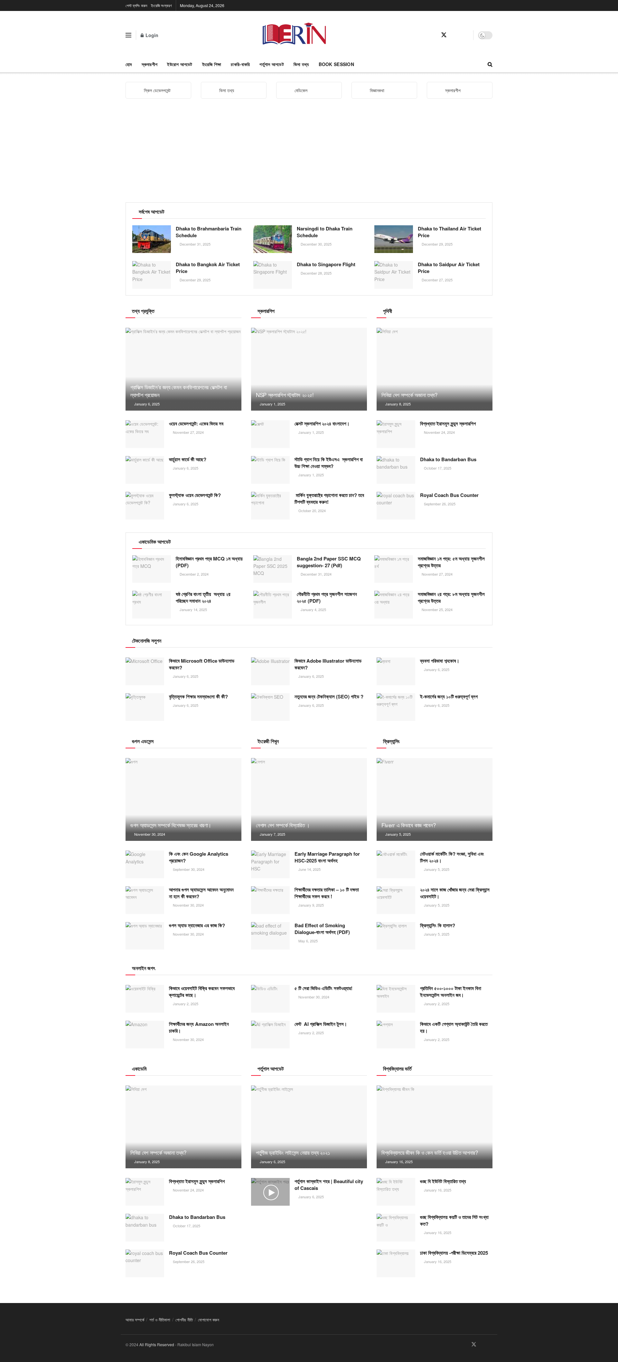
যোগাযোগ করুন (208, 1320)
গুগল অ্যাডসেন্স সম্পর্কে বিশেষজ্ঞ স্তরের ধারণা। (170, 825)
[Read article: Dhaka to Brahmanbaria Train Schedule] (151, 239)
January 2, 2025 (185, 1003)
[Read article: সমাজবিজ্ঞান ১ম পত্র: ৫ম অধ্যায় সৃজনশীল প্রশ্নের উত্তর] (393, 569)
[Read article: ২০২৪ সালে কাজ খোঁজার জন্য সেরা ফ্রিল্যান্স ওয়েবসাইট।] (396, 900)
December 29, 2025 (437, 244)
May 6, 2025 (307, 940)
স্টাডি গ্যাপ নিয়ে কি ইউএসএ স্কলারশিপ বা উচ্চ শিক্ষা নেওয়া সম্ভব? (329, 463)
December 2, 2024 (194, 574)
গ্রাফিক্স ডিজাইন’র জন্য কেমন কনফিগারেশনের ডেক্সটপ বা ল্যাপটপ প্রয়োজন (178, 391)
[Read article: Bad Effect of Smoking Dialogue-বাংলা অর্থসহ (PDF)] (270, 936)
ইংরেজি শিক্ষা (211, 64)
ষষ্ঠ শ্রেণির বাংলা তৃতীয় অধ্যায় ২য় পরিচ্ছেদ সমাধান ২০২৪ (203, 597)
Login (151, 35)
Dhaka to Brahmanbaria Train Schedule (208, 232)
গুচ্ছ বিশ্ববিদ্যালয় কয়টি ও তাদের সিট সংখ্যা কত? (454, 1220)
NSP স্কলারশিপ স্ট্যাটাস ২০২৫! (285, 395)
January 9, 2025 (310, 905)
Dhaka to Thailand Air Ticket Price (449, 232)
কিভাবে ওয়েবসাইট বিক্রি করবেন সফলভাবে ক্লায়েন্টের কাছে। (202, 991)
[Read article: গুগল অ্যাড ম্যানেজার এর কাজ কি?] (145, 936)
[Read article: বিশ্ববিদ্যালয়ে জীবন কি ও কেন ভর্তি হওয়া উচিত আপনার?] (434, 1126)
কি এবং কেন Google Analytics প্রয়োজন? (198, 857)
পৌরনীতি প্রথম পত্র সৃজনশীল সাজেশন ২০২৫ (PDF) (327, 597)
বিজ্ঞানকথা (377, 90)
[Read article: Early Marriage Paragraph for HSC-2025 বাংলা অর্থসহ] (270, 864)
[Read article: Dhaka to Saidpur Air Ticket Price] (393, 275)
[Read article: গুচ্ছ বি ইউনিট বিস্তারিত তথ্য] (396, 1192)
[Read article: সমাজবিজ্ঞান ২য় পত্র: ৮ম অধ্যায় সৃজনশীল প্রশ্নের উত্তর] (393, 604)
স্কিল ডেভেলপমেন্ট (157, 90)
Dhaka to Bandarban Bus (448, 459)
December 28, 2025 (316, 273)
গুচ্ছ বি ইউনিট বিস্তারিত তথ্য (443, 1181)
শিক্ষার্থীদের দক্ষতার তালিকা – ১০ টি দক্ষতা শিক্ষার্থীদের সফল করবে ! (327, 893)
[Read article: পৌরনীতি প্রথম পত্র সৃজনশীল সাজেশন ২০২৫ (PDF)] (272, 604)
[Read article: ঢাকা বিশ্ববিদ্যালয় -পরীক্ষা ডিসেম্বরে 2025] (396, 1263)
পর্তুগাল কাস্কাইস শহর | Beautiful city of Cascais (329, 1185)
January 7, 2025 (272, 834)
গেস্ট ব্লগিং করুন (136, 5)
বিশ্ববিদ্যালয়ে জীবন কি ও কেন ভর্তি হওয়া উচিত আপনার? (430, 1152)
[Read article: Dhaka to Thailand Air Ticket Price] (393, 239)
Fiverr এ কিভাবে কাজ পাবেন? (408, 825)
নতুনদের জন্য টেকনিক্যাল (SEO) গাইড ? (329, 696)
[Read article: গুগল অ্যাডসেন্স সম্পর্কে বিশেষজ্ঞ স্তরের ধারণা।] (183, 799)
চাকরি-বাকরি (240, 64)
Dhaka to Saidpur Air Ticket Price (449, 268)
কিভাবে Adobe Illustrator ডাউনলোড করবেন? (328, 664)
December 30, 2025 (316, 244)
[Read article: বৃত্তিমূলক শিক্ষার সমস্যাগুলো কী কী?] (145, 707)
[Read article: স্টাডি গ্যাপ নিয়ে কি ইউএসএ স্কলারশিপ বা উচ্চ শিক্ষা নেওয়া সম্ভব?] (270, 470)
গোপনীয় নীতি (184, 1320)
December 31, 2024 (316, 574)
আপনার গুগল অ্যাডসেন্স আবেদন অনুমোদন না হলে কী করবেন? (201, 893)
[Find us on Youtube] (455, 35)
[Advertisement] (309, 154)
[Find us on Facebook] (432, 35)
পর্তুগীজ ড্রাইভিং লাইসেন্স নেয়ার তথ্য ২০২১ (293, 1152)
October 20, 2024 (311, 510)
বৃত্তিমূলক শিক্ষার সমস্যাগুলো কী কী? (198, 696)
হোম (129, 64)
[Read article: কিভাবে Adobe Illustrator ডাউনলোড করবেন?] (270, 671)
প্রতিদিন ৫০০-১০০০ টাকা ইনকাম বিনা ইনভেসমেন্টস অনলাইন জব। (450, 991)
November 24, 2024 (439, 432)
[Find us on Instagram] (466, 35)
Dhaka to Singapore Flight (326, 264)
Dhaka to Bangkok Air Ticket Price (208, 268)
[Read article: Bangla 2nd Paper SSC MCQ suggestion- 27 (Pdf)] (272, 569)
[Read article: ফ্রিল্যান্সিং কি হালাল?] (396, 936)
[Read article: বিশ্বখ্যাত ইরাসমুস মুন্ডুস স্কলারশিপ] (396, 434)
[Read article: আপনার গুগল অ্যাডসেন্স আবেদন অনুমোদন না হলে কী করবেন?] (145, 900)
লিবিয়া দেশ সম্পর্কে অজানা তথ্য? (409, 395)
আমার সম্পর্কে (135, 1320)
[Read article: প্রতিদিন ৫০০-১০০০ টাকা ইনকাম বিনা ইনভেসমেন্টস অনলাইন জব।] (396, 999)
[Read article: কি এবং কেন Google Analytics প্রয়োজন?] (145, 864)
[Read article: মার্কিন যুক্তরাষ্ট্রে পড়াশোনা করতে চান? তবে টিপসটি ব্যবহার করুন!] (270, 506)
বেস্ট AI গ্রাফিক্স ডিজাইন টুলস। (321, 1023)
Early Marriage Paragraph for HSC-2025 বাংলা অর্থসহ (327, 857)
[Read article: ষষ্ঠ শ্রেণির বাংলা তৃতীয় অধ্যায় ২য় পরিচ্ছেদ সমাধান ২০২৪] (151, 604)
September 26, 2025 (439, 503)
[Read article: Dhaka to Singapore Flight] (272, 275)
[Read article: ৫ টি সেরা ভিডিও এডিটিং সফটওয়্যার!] (270, 999)
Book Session (336, 64)
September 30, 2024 (188, 869)
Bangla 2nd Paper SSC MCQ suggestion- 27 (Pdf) (329, 562)
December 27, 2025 (437, 279)
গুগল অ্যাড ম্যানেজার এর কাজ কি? (197, 925)
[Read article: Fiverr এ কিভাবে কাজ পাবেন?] (434, 799)
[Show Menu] (128, 35)
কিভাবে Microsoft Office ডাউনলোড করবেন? (201, 664)
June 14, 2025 (309, 869)
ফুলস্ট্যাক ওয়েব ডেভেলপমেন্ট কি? (195, 495)
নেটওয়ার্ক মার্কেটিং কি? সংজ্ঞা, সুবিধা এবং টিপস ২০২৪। (452, 857)
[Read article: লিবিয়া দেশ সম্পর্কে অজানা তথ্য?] (434, 369)
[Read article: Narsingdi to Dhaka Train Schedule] (272, 239)
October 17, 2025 (437, 468)
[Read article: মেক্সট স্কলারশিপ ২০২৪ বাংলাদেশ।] (270, 434)
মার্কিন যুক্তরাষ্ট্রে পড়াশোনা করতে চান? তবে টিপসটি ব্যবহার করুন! (329, 498)
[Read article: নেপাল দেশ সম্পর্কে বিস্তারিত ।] (309, 799)
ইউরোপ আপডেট (179, 64)
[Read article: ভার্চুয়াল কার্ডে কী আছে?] (145, 470)
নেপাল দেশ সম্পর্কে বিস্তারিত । (283, 825)
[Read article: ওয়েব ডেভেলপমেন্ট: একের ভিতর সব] (145, 434)
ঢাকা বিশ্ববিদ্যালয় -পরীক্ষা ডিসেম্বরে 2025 (454, 1252)
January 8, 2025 (397, 403)
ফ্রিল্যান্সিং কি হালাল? (437, 925)
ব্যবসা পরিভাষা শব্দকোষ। (439, 660)
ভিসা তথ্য (301, 64)
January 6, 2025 (146, 403)
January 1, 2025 (272, 403)
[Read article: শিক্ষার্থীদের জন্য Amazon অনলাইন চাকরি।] (145, 1034)
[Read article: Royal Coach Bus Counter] (396, 506)
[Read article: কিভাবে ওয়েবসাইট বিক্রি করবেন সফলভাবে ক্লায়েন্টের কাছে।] (145, 999)
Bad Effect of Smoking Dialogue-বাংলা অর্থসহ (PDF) (322, 929)
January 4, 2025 (313, 609)
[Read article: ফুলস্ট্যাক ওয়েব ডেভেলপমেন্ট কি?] (145, 506)
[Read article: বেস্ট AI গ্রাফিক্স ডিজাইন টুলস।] (270, 1034)
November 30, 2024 (149, 834)
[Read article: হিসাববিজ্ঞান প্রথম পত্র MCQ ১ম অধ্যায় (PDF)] (151, 569)
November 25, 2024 (437, 609)
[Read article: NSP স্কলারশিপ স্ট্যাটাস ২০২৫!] (309, 369)
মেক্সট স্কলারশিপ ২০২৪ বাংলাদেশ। (322, 423)
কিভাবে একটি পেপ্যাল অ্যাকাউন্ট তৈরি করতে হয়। (454, 1027)
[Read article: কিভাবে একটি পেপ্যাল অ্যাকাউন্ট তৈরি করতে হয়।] (396, 1034)
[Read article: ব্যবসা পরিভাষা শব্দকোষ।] (396, 671)
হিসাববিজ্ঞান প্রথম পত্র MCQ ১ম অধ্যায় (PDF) (209, 562)
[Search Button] (490, 64)
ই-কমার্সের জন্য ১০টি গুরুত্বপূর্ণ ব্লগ (449, 696)
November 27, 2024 (188, 432)
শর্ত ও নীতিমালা (159, 1320)
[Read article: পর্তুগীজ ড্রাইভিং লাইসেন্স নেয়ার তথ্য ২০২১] (309, 1126)
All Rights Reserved (156, 1344)
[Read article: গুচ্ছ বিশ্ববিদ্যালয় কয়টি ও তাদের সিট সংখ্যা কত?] (396, 1227)
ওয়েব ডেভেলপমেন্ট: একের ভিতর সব (196, 423)
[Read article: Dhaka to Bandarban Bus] (396, 470)
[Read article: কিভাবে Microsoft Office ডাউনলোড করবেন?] (145, 671)
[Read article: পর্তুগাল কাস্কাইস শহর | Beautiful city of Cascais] (270, 1192)
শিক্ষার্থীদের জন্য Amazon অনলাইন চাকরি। (199, 1027)
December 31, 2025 (195, 244)
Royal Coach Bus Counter (449, 495)
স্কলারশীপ (150, 64)
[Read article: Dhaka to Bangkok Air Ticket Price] (151, 275)
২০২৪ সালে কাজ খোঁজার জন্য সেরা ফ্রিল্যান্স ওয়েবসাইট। (455, 893)
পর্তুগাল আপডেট (271, 64)
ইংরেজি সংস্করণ (161, 5)
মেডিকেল (301, 90)
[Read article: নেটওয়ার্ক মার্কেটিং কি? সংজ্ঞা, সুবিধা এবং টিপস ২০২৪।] (396, 864)
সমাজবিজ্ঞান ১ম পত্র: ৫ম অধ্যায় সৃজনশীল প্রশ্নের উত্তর (451, 562)
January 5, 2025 (397, 834)
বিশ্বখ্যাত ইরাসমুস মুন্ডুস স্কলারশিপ (448, 423)
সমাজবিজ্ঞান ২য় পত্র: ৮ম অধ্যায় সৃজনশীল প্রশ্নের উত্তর (451, 597)
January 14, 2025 (193, 609)
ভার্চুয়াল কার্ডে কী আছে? (187, 459)
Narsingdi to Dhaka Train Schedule (324, 232)
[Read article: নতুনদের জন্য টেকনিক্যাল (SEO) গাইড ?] (270, 707)
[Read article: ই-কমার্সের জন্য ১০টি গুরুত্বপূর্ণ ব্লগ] (396, 707)
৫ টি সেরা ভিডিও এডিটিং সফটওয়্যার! (323, 988)
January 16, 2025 (398, 1161)
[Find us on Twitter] (444, 35)
